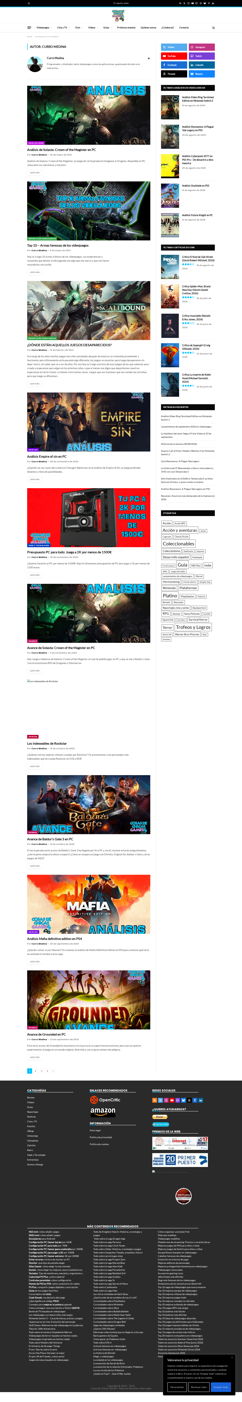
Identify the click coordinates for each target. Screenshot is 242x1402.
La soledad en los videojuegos (108, 1359)
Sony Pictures (192, 613)
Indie (207, 565)
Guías (106, 27)
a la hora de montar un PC (49, 1259)
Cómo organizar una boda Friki (173, 1231)
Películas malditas (167, 1235)
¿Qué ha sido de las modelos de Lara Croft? (115, 1297)
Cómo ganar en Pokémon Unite (109, 1339)
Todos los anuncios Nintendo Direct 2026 (179, 1349)
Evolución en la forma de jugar (173, 1259)
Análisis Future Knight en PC (197, 215)
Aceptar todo (221, 1387)
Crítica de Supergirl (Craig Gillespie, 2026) (196, 347)
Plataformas (188, 588)
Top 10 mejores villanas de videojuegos (177, 1294)
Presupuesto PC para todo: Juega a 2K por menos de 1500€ (69, 552)
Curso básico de (40, 1294)
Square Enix (168, 620)
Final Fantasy (168, 566)
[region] (199, 1375)
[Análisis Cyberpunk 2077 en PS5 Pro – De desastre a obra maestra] (170, 166)
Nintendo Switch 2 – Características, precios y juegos (56, 1318)
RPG (166, 613)
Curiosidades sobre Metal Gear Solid (112, 1314)
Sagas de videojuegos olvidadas (109, 1325)
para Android (42, 1238)
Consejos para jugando (50, 1304)
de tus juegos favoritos (43, 1290)
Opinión (32, 736)
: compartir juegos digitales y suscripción (53, 1287)
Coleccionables (178, 543)
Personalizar (177, 1387)
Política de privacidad (101, 1137)
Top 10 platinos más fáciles (171, 1311)
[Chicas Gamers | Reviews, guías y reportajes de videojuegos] (118, 15)
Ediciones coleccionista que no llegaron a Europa (118, 1332)
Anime (203, 531)
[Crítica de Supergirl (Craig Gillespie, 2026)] (170, 355)
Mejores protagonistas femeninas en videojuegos (182, 1266)
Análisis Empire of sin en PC (47, 456)
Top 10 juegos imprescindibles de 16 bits (178, 1325)
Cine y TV (62, 27)
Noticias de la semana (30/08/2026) (179, 443)
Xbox (205, 634)
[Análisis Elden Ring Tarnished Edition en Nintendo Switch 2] (170, 107)
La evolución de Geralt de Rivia (109, 1363)
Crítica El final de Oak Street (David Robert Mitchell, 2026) (198, 258)
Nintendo (169, 588)
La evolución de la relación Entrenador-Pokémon (118, 1366)
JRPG (164, 571)
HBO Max (196, 566)
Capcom (166, 536)
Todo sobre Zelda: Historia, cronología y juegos (117, 1249)
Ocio (77, 27)
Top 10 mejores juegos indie (172, 1297)
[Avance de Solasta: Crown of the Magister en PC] (88, 613)
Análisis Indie (36, 143)
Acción (167, 523)
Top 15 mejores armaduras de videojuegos (179, 1328)
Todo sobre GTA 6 (102, 1342)
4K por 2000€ (54, 1256)
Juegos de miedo (178, 571)
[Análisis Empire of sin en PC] (88, 422)
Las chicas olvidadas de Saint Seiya (110, 1294)
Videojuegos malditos (169, 1238)
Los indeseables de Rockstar (47, 743)
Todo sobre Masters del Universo (45, 1342)
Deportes (200, 551)
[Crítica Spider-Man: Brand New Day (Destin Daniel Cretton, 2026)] (170, 296)
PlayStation (187, 596)
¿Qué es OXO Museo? (104, 1328)
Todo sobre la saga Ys (104, 1280)
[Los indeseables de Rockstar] (88, 709)
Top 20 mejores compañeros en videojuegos (180, 1335)
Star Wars (181, 620)
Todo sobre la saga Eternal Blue (109, 1262)
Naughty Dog (205, 582)
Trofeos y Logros (193, 627)
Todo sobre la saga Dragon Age (109, 1238)
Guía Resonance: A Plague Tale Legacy (180, 461)
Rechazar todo (199, 1387)
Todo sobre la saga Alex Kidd (107, 1266)
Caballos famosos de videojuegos (174, 1256)
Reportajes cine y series (176, 607)
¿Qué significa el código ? (44, 1301)
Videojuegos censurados (170, 1269)
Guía (182, 564)
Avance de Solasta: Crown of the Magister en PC (61, 648)
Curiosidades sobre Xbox (106, 1308)
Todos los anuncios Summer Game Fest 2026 (180, 1339)
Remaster (179, 602)
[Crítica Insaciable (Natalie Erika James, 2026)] (170, 326)
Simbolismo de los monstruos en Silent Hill (179, 1283)
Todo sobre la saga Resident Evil (109, 1273)
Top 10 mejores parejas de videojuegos (177, 1290)
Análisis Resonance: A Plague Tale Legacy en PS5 (198, 128)
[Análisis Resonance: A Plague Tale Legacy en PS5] (170, 137)
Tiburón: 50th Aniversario (42, 1328)
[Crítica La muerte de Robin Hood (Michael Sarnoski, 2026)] (170, 385)
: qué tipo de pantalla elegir (47, 1262)
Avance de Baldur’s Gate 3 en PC (50, 839)
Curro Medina (55, 58)
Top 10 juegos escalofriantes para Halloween (180, 1321)
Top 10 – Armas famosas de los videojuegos (58, 245)
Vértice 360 (166, 634)
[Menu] (29, 27)
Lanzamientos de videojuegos (177, 576)
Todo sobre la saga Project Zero (109, 1259)
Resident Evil (199, 608)
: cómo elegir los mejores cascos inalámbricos (55, 1269)
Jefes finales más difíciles (170, 1276)
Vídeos (91, 27)
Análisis (33, 449)
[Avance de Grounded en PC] (88, 999)
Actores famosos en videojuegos (109, 1346)
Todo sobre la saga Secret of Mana (110, 1283)
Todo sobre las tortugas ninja (108, 1256)
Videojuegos (43, 27)
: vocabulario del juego (47, 1297)
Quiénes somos (148, 27)
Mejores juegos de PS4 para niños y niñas (179, 1245)
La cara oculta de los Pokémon (108, 1370)
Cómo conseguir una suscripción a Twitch (54, 1308)
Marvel (199, 576)
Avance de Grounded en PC (46, 1034)
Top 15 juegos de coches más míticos (176, 1332)
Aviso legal (95, 1130)
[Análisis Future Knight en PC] (170, 225)
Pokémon (201, 597)
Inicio (29, 36)
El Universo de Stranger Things (44, 1346)
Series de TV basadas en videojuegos (47, 1311)
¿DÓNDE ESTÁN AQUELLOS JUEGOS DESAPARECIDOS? (69, 345)
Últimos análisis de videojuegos (184, 87)
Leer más (35, 172)
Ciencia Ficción (181, 536)
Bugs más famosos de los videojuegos (177, 1280)
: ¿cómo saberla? (47, 1276)
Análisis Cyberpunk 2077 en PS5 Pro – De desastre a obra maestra (197, 160)
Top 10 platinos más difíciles (172, 1314)
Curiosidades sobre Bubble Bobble (111, 1311)
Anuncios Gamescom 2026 (171, 1353)
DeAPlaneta (188, 551)
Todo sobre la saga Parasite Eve (109, 1269)
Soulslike (207, 614)
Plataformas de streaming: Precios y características (184, 1242)
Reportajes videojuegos (42, 238)
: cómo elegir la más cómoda (49, 1266)
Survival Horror (198, 619)
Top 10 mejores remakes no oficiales (176, 1301)
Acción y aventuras (180, 530)
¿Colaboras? (167, 27)
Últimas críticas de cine (179, 247)
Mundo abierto (189, 582)
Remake (166, 602)
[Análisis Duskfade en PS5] (170, 196)
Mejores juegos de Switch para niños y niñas (180, 1249)
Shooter (177, 613)
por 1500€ (51, 1252)
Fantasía (197, 557)
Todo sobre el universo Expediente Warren (50, 1332)
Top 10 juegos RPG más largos (173, 1308)
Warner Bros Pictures (187, 634)
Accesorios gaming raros (170, 1273)
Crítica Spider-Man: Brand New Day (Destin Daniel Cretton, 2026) (196, 290)
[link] (28, 3)
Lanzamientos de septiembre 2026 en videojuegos (186, 426)
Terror (167, 628)
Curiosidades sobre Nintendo (108, 1304)
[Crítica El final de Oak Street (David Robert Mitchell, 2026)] (170, 267)
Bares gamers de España (105, 1335)
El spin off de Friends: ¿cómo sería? (47, 1356)
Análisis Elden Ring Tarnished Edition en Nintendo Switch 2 (198, 99)
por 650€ (50, 1242)
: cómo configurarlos (50, 1280)
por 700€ (48, 1245)
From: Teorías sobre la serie (43, 1349)
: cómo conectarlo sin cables (54, 1283)
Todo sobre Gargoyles (104, 1252)
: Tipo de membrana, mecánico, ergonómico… (56, 1273)
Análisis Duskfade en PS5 (195, 185)
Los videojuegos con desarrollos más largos (51, 1314)
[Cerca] (232, 1357)
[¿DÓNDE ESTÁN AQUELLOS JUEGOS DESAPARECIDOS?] (88, 310)
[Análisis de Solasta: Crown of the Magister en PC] (88, 115)
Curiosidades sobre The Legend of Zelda (113, 1318)
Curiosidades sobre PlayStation (109, 1301)
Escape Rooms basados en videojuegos (177, 1252)
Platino (170, 595)
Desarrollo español (176, 557)
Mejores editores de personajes (174, 1262)
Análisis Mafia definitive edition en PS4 (54, 939)
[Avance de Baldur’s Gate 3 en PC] (88, 804)
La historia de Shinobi (104, 1353)
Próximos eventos (126, 27)
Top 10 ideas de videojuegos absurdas (177, 1318)
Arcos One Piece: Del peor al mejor (47, 1353)
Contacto (184, 27)
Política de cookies (99, 1144)
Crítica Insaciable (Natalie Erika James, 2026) (196, 317)
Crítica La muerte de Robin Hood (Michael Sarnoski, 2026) (196, 378)
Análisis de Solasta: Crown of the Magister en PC (61, 150)
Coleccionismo (171, 551)
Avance (32, 641)
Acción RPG (180, 523)
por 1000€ (56, 1249)
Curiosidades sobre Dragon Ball (109, 1321)
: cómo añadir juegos (44, 1231)
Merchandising (171, 581)
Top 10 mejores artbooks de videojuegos (178, 1304)
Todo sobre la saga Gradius (107, 1276)
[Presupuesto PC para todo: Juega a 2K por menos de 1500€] (88, 517)
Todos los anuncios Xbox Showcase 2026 (178, 1346)
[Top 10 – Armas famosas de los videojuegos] (88, 210)
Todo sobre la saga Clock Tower (109, 1245)
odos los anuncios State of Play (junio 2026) (181, 1342)
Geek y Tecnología (38, 545)
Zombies (166, 639)
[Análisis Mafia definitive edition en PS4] (88, 904)
